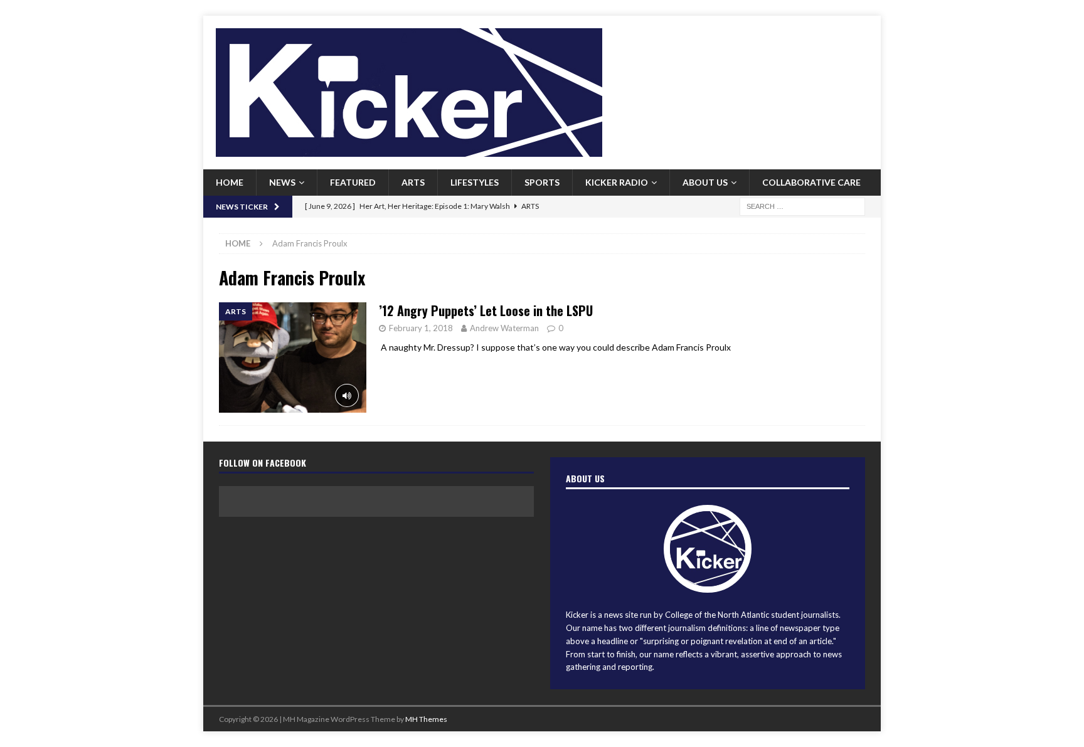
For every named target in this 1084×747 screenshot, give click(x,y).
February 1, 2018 (421, 328)
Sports (542, 182)
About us (705, 182)
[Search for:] (802, 205)
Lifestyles (474, 182)
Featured (353, 182)
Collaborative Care (811, 182)
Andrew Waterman (504, 328)
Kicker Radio (616, 182)
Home (229, 182)
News (282, 182)
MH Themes (426, 719)
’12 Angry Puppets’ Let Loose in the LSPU (486, 310)
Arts (413, 182)
